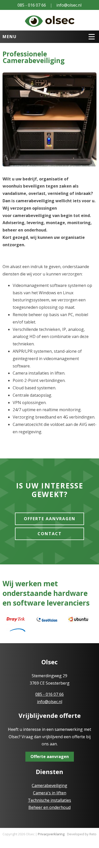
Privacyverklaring (51, 834)
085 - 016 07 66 (32, 5)
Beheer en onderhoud (49, 807)
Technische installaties (49, 800)
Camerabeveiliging (49, 785)
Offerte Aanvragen (49, 518)
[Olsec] (49, 20)
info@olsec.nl (68, 5)
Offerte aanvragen (49, 756)
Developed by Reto (81, 834)
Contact (50, 533)
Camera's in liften (49, 793)
